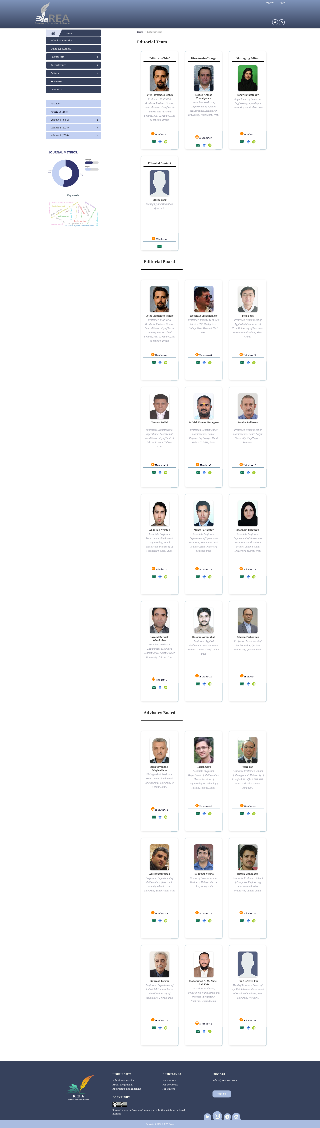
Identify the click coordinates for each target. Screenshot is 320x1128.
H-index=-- (250, 134)
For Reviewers (170, 1084)
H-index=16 (161, 465)
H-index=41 (161, 134)
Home (140, 31)
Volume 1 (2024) (60, 135)
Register (270, 2)
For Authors (169, 1080)
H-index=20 (205, 676)
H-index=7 (161, 679)
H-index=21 (205, 913)
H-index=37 (205, 137)
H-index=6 (161, 569)
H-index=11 (205, 1023)
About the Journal (122, 1084)
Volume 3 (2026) (60, 119)
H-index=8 (205, 465)
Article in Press (59, 111)
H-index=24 (249, 913)
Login (281, 2)
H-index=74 (161, 809)
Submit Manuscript (61, 40)
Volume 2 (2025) (60, 127)
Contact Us (56, 89)
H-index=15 (205, 569)
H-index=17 (161, 1020)
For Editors (168, 1088)
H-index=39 (161, 913)
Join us (222, 1094)
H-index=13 (249, 569)
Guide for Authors (61, 48)
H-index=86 (205, 806)
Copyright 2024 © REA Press (160, 1123)
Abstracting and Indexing (126, 1088)
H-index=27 (249, 355)
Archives (55, 103)
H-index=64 (205, 355)
